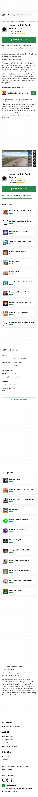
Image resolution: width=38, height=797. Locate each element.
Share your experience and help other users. (17, 48)
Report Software (20, 399)
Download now (20, 40)
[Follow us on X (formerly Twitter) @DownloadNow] (7, 780)
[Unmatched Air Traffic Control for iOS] (4, 29)
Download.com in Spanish (10, 746)
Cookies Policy (6, 763)
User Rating (12, 33)
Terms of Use (6, 759)
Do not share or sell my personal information (15, 766)
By (15, 31)
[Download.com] (6, 15)
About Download (7, 736)
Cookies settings (7, 770)
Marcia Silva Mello (9, 669)
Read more (18, 59)
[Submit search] (13, 14)
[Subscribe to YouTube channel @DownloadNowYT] (11, 780)
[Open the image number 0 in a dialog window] (17, 158)
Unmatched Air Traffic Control (20, 26)
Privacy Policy (6, 756)
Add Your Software (8, 739)
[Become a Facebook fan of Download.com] (3, 780)
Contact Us (5, 743)
